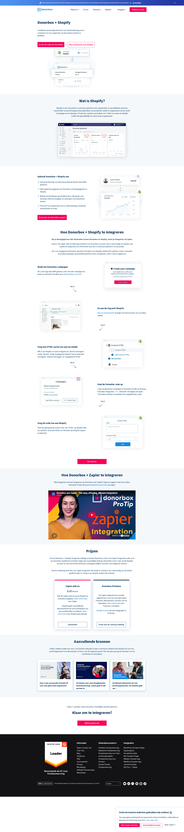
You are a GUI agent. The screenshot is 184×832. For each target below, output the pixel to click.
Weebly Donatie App (132, 759)
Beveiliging (81, 767)
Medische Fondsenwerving (109, 750)
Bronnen (96, 10)
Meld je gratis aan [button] (92, 723)
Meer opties (169, 824)
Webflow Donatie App (132, 762)
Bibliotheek (81, 773)
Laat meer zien (152, 820)
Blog (78, 753)
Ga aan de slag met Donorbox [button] (51, 44)
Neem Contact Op (84, 748)
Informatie (81, 743)
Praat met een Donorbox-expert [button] (52, 217)
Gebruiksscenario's (107, 743)
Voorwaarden (82, 762)
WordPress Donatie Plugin (134, 748)
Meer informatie (80, 598)
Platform (74, 10)
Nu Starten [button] (92, 461)
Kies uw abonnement (105, 313)
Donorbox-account (74, 274)
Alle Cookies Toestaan (129, 825)
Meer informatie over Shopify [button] (81, 44)
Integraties (129, 743)
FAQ (78, 759)
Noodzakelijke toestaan (151, 825)
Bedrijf (108, 10)
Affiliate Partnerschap (85, 770)
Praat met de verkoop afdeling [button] (111, 624)
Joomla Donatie (130, 764)
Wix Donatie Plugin (131, 756)
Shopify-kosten (102, 610)
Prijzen (85, 10)
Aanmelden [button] (72, 624)
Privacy (80, 764)
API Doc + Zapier (130, 767)
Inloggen (120, 10)
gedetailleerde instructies (97, 485)
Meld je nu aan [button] (138, 10)
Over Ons (80, 750)
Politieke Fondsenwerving (108, 748)
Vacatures (81, 756)
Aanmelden (137, 3)
